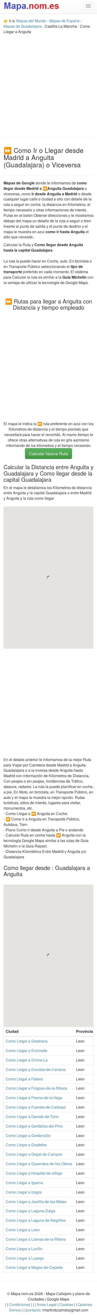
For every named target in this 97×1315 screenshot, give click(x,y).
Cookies (66, 1304)
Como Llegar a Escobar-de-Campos (36, 1069)
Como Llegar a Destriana (27, 1041)
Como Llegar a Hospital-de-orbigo (34, 1173)
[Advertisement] (48, 83)
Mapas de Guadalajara (23, 26)
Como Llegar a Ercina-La (27, 1060)
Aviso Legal (47, 1304)
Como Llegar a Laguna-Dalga (30, 1210)
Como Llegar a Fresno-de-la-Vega (34, 1097)
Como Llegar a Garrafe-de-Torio (32, 1116)
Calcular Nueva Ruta (48, 453)
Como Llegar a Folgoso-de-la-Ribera (36, 1088)
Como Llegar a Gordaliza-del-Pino (34, 1126)
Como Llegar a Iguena (24, 1182)
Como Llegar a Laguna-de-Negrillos (36, 1220)
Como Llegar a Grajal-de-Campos (34, 1154)
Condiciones (19, 1304)
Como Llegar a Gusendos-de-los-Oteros (39, 1163)
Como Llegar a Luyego (25, 1258)
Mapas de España (65, 20)
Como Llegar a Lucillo (24, 1248)
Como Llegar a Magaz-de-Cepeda (34, 1267)
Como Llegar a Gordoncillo (28, 1135)
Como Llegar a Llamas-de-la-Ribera (36, 1239)
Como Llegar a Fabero (24, 1079)
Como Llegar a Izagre (24, 1192)
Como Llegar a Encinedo (26, 1050)
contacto (33, 1310)
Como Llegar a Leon (23, 1229)
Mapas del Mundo (31, 20)
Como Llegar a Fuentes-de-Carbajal (36, 1107)
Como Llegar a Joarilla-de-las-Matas (36, 1201)
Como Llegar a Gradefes (26, 1144)
